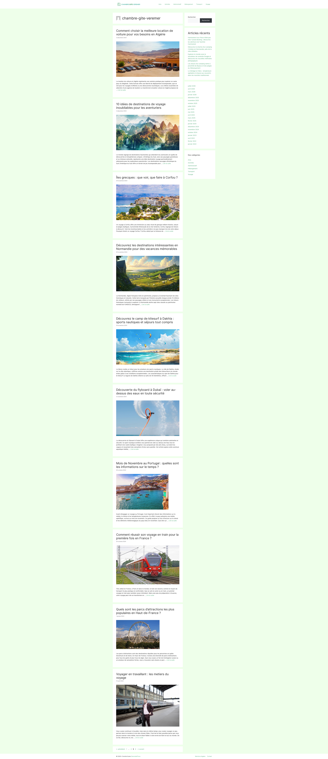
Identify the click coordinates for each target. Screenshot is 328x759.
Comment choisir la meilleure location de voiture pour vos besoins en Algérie (144, 32)
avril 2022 (191, 138)
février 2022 (192, 141)
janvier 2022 (192, 144)
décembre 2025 (193, 97)
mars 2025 (191, 118)
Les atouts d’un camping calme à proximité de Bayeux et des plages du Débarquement (200, 66)
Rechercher (192, 17)
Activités (167, 4)
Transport (199, 4)
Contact (209, 756)
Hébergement (188, 4)
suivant (140, 749)
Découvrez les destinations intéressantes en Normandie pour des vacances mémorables (147, 247)
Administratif (177, 4)
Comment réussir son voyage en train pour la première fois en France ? (147, 536)
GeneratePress (135, 756)
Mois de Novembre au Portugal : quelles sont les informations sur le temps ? (147, 465)
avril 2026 (191, 89)
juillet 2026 (192, 86)
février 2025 (192, 121)
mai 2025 (191, 112)
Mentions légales (200, 756)
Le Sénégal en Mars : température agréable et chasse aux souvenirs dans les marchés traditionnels (199, 73)
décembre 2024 (193, 126)
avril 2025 (191, 115)
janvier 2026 (192, 95)
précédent (120, 749)
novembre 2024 (193, 129)
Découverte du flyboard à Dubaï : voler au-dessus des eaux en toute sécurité (146, 391)
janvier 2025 (192, 124)
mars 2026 (191, 92)
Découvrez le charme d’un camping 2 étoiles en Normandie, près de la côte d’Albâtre (200, 49)
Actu (160, 4)
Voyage (208, 4)
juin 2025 (191, 109)
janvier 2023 (192, 135)
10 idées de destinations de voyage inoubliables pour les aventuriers (141, 105)
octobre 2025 (192, 103)
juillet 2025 (191, 106)
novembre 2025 (193, 100)
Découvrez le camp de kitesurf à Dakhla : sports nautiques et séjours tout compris (145, 320)
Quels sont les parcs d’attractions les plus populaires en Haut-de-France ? (145, 611)
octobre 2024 (192, 132)
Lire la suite (122, 90)
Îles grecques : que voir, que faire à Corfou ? (147, 177)
